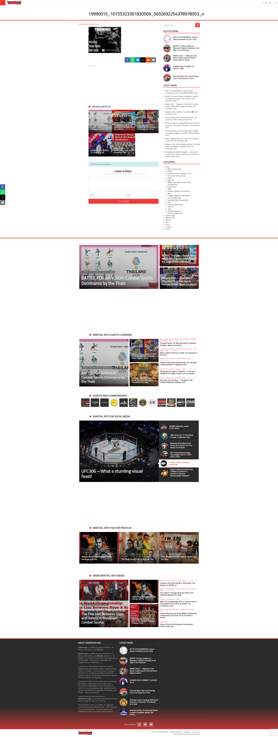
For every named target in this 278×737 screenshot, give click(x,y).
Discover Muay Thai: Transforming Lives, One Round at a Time (185, 77)
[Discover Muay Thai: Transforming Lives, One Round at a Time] (167, 78)
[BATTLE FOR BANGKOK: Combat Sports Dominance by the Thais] (167, 38)
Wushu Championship (175, 213)
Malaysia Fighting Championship (179, 191)
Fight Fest (171, 180)
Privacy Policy (196, 732)
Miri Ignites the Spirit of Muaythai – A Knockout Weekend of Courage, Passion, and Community (182, 153)
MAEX (169, 189)
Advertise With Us (176, 732)
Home (153, 732)
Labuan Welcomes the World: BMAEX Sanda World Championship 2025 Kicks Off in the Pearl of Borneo (178, 615)
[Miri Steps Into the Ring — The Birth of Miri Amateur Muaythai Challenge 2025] (144, 615)
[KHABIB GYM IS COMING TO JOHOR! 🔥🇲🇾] (167, 68)
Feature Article (170, 216)
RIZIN (169, 202)
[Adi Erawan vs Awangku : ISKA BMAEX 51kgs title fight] (179, 548)
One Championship (174, 198)
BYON (170, 178)
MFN (169, 193)
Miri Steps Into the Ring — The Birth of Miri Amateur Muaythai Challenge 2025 (176, 381)
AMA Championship (174, 169)
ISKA (167, 222)
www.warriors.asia (84, 699)
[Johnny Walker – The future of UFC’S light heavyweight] (139, 548)
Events (167, 167)
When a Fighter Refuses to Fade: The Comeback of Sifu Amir (179, 354)
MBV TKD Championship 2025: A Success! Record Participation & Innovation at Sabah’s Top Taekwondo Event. (178, 603)
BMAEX (170, 171)
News (167, 224)
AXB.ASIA (100, 650)
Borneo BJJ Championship (177, 176)
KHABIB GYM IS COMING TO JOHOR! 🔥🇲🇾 (183, 67)
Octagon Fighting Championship (179, 196)
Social (167, 229)
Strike (169, 209)
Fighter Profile (170, 218)
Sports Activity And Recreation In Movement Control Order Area (176, 625)
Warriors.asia (82, 647)
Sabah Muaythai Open (175, 204)
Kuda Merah (172, 187)
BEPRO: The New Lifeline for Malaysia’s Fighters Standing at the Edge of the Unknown (186, 48)
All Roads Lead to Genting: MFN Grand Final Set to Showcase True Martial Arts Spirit (182, 124)
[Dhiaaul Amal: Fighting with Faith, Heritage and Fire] (144, 591)
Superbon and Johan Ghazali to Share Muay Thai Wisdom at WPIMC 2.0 (177, 584)
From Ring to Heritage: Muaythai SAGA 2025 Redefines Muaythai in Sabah (176, 593)
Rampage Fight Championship (178, 200)
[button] (82, 451)
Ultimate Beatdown (174, 211)
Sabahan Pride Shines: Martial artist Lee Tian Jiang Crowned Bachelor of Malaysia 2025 (182, 145)
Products (168, 227)
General (168, 220)
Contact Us (186, 732)
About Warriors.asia (163, 732)
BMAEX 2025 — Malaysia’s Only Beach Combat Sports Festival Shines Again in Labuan (185, 57)
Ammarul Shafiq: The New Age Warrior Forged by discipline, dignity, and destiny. (181, 132)
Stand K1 (171, 207)
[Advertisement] (124, 85)
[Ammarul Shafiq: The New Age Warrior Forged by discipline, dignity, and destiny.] (123, 713)
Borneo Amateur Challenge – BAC (179, 173)
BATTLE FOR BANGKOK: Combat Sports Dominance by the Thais (185, 38)
